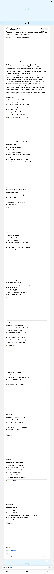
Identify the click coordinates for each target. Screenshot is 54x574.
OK (49, 567)
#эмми (14, 550)
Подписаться (44, 28)
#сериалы (9, 550)
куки (11, 567)
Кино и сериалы (13, 29)
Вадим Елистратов (15, 28)
